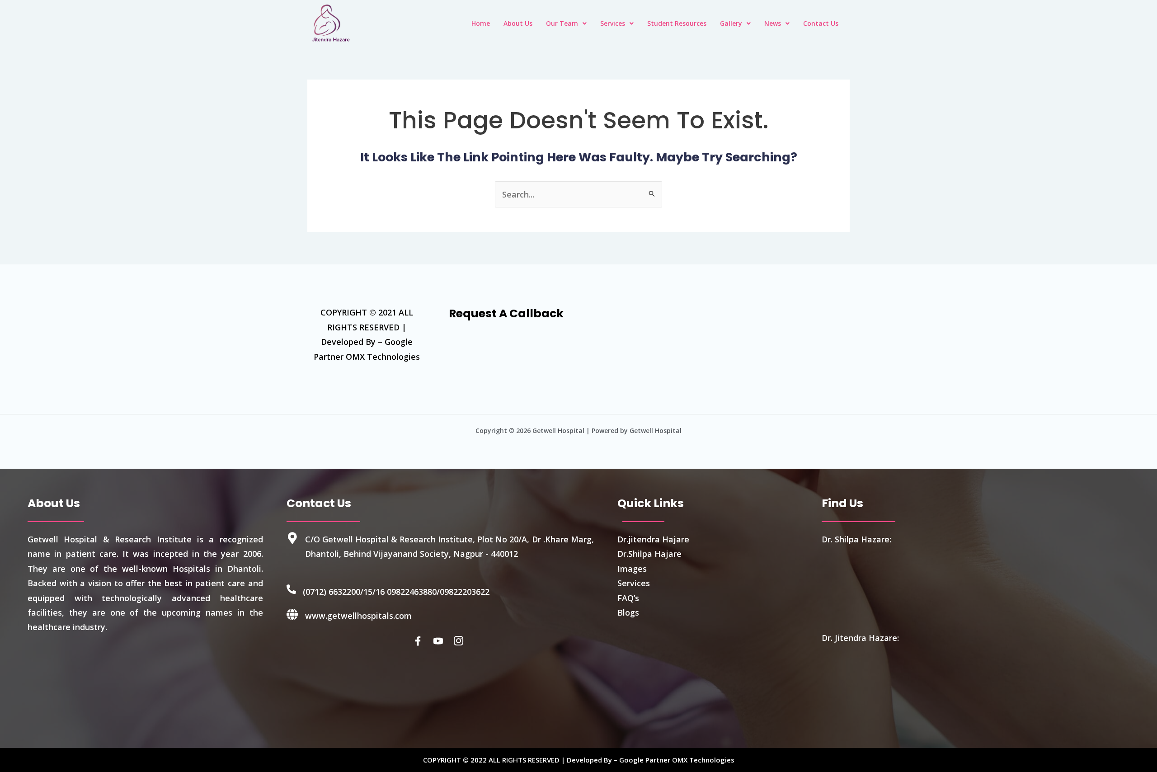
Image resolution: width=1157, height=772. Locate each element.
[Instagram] (460, 641)
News (772, 23)
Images (632, 568)
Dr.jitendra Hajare (653, 539)
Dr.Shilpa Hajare (649, 553)
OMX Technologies (703, 759)
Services (612, 23)
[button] (566, 23)
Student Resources (676, 23)
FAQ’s (628, 598)
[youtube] (440, 641)
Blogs (628, 612)
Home (480, 23)
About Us (517, 23)
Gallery (731, 23)
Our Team (562, 23)
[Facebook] (420, 641)
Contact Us (820, 23)
